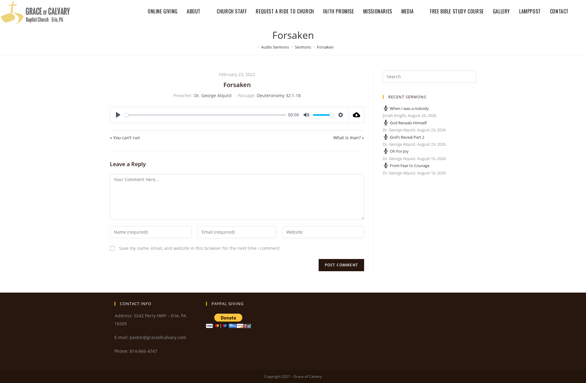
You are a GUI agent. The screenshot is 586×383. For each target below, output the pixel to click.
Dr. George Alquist (213, 95)
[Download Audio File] (356, 115)
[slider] (205, 115)
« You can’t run (125, 137)
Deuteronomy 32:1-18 (279, 95)
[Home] (253, 47)
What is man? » (348, 137)
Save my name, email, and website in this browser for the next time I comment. (200, 248)
